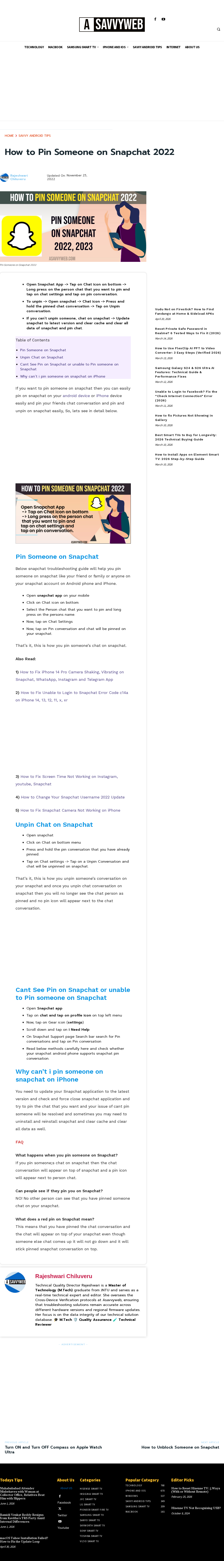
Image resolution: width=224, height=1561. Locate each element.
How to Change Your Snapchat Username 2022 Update (73, 797)
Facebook (64, 1502)
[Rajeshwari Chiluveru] (5, 177)
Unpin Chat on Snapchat (41, 357)
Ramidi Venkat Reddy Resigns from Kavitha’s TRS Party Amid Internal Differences (22, 1518)
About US (66, 1488)
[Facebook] (155, 19)
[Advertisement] (112, 90)
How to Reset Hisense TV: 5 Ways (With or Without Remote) (195, 1490)
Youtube (63, 1527)
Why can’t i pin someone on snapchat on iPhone (62, 376)
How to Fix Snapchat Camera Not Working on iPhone (70, 810)
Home (9, 135)
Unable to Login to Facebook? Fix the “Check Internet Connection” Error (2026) (186, 396)
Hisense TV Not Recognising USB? (196, 1508)
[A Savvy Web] (112, 25)
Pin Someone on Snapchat (43, 350)
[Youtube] (163, 19)
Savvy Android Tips (35, 135)
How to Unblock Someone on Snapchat (180, 1447)
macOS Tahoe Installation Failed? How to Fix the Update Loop (24, 1539)
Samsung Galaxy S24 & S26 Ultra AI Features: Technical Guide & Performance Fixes (184, 372)
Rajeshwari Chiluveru (19, 177)
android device (76, 395)
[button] (218, 29)
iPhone (102, 395)
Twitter (62, 1515)
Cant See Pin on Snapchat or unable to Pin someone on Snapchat (69, 367)
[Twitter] (60, 1508)
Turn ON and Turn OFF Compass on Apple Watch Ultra (53, 1449)
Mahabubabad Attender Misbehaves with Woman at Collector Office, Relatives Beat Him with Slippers (22, 1493)
